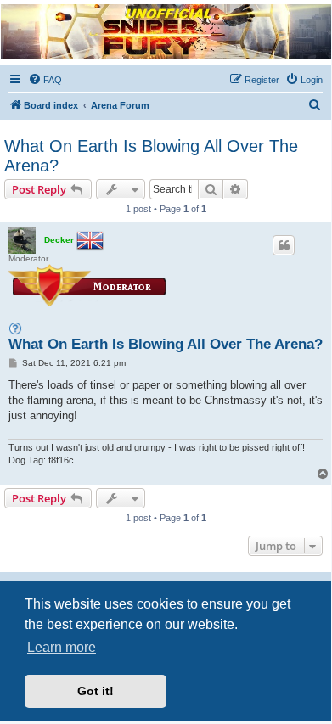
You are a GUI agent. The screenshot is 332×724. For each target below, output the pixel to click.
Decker (59, 239)
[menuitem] (45, 80)
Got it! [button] (95, 691)
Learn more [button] (61, 647)
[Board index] (165, 31)
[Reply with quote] (284, 245)
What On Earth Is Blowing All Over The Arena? (151, 156)
